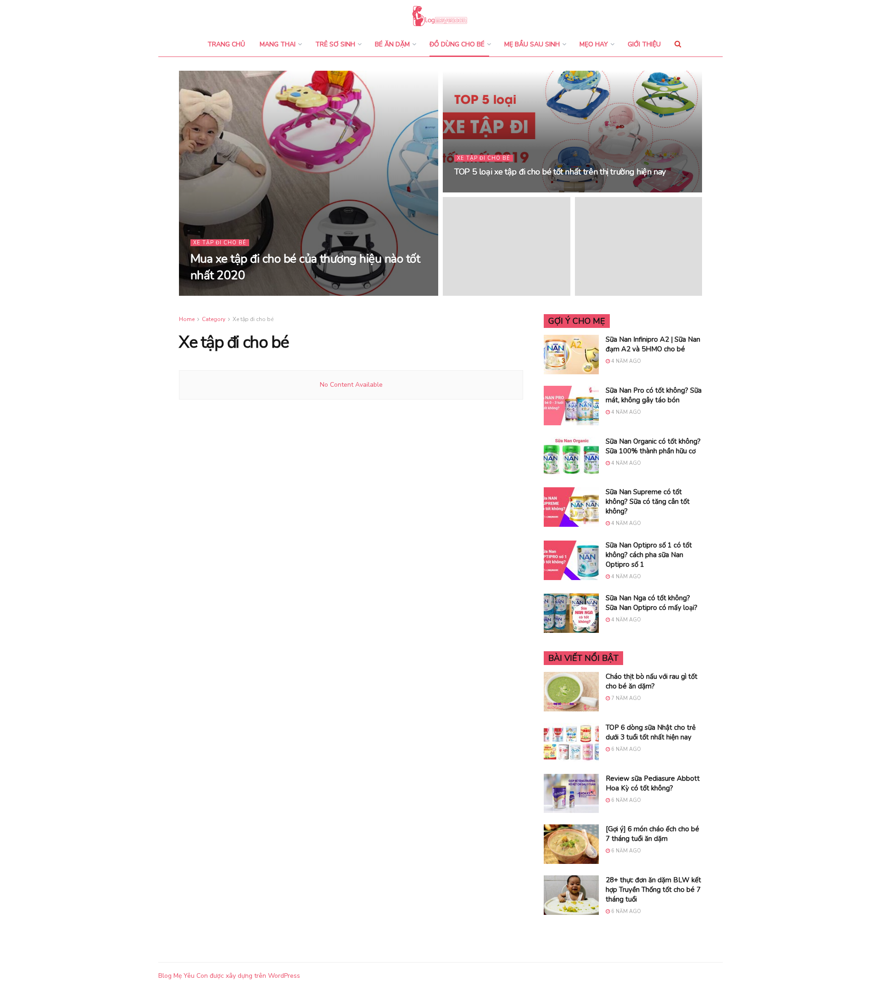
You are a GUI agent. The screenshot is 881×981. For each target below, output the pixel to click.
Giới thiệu (644, 44)
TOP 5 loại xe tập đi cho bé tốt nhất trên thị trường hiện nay (560, 171)
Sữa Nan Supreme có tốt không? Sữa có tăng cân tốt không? (648, 501)
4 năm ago (625, 361)
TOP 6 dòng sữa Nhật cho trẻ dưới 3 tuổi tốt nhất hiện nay (651, 732)
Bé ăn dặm (392, 44)
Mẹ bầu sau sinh (532, 44)
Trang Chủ (226, 44)
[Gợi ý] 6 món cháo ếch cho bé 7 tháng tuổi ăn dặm (652, 833)
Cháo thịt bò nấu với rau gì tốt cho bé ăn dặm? (651, 681)
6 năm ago (625, 749)
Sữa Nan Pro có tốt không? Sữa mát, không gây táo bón (654, 395)
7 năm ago (625, 698)
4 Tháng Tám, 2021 (278, 292)
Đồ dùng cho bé (457, 44)
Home (187, 319)
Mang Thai (278, 44)
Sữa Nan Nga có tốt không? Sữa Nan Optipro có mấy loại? (651, 602)
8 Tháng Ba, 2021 (482, 189)
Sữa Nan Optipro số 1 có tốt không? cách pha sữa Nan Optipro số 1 (649, 555)
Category (213, 319)
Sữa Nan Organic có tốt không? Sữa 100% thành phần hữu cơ (653, 446)
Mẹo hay (594, 44)
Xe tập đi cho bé (219, 242)
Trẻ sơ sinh (335, 44)
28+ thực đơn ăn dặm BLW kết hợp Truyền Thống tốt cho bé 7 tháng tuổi (653, 889)
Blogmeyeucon (221, 292)
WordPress (284, 975)
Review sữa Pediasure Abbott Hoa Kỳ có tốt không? (653, 783)
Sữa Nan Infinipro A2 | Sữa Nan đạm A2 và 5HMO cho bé (653, 344)
